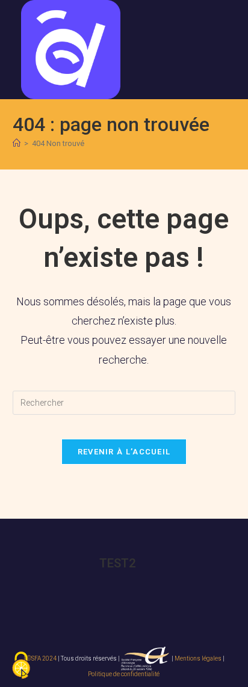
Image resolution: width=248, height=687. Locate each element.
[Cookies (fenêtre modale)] (21, 666)
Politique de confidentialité (124, 674)
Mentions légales (198, 658)
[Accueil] (16, 143)
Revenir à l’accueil (124, 451)
